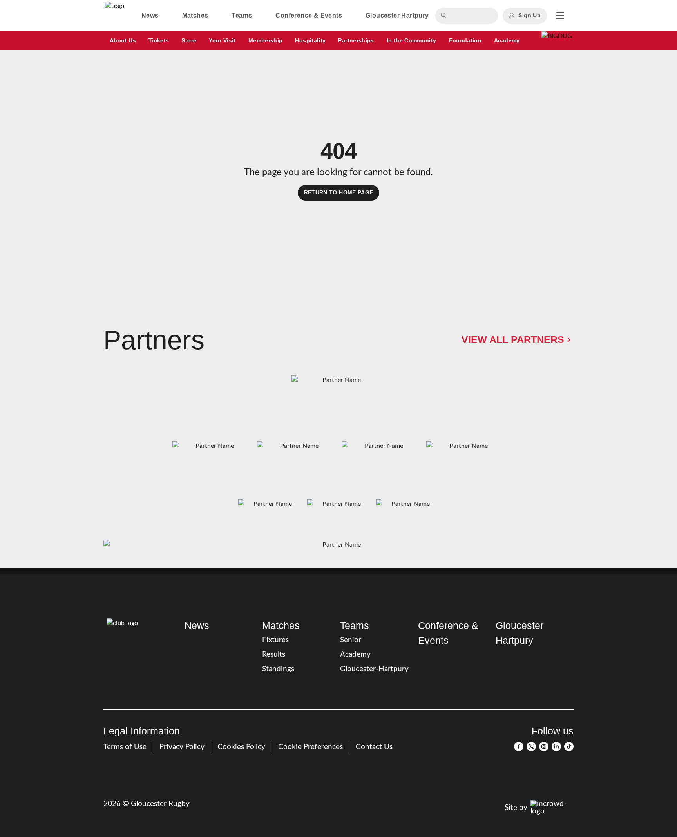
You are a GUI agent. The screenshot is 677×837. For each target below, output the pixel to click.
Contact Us (374, 747)
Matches (281, 625)
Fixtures (275, 640)
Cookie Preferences (310, 747)
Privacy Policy (182, 747)
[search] (444, 15)
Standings (278, 669)
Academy (355, 654)
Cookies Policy (241, 747)
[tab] (150, 16)
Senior (350, 640)
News (197, 625)
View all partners (513, 339)
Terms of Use (125, 747)
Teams (354, 625)
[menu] (560, 16)
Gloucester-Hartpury (374, 669)
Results (273, 654)
